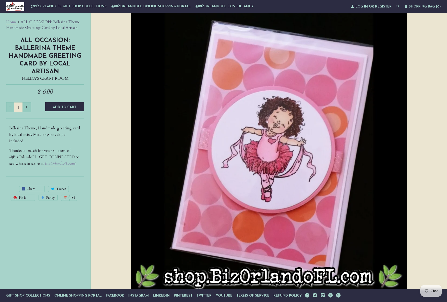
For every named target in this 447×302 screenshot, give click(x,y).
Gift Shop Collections (28, 295)
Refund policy (287, 295)
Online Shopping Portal (78, 295)
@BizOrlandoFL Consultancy (224, 6)
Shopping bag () (424, 6)
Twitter (204, 295)
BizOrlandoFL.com (60, 163)
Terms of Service (252, 295)
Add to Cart (64, 107)
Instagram (138, 295)
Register (383, 6)
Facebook (115, 295)
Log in (361, 6)
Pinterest (183, 295)
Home (11, 22)
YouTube (224, 295)
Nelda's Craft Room (45, 78)
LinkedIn (161, 295)
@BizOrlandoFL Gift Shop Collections (69, 6)
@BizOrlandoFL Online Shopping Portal (151, 6)
